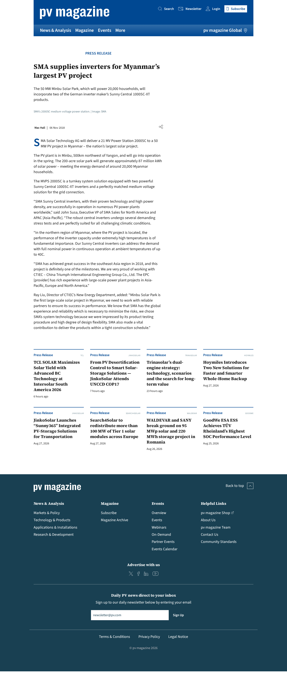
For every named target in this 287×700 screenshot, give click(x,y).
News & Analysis (55, 30)
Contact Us (209, 534)
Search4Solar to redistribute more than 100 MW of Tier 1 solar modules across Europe (114, 428)
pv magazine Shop (215, 512)
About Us (208, 520)
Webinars (159, 527)
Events (104, 30)
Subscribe (109, 513)
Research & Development (54, 534)
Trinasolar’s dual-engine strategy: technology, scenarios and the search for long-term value (171, 373)
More (120, 30)
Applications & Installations (55, 527)
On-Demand (161, 534)
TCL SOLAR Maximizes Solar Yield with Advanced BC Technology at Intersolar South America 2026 (57, 376)
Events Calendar (164, 549)
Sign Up (178, 615)
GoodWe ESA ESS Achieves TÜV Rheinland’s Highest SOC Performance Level (227, 428)
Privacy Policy (149, 636)
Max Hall (39, 128)
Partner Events (163, 541)
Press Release (98, 53)
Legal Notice (178, 636)
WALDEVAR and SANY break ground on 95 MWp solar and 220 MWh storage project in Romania (171, 431)
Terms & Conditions (114, 636)
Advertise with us (143, 564)
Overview (159, 513)
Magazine (84, 30)
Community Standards (219, 541)
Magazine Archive (114, 520)
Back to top (235, 485)
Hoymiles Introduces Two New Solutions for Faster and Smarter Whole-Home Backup (226, 370)
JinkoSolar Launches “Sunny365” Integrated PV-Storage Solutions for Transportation (57, 428)
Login (216, 9)
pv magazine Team (215, 527)
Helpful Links (213, 503)
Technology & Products (52, 520)
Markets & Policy (47, 513)
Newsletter (193, 9)
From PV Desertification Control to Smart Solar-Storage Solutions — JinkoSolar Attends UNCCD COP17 (115, 373)
